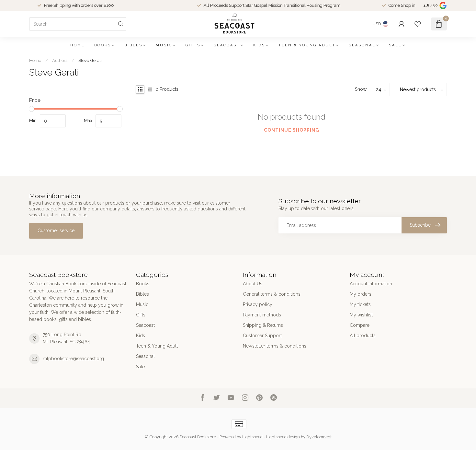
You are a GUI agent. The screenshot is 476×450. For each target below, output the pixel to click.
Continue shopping (291, 130)
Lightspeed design (283, 436)
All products (363, 335)
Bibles (133, 45)
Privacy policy (257, 304)
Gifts (193, 45)
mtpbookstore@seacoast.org (73, 358)
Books (102, 45)
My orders (360, 294)
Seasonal (362, 45)
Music (164, 45)
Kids (259, 45)
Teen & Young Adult (306, 45)
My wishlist (361, 314)
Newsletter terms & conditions (274, 346)
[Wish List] (417, 24)
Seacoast (227, 45)
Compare (359, 325)
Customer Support (262, 335)
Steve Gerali (90, 60)
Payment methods (262, 314)
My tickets (360, 304)
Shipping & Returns (263, 325)
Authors (59, 60)
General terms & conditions (271, 294)
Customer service (56, 230)
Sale (395, 45)
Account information (371, 283)
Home (77, 45)
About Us (252, 283)
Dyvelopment (319, 436)
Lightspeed (252, 436)
